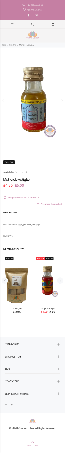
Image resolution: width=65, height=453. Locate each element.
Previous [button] (3, 101)
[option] (32, 101)
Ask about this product (51, 204)
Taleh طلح (17, 308)
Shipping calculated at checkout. (23, 197)
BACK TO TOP (32, 445)
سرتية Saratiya (48, 308)
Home (4, 45)
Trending (12, 45)
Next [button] (62, 101)
